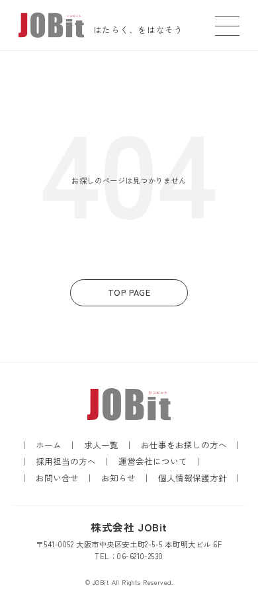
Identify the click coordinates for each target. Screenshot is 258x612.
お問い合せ (57, 477)
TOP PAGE (129, 292)
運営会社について (152, 461)
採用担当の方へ (66, 461)
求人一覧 (101, 444)
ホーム (49, 444)
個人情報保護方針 (192, 477)
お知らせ (118, 477)
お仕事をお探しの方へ (184, 444)
